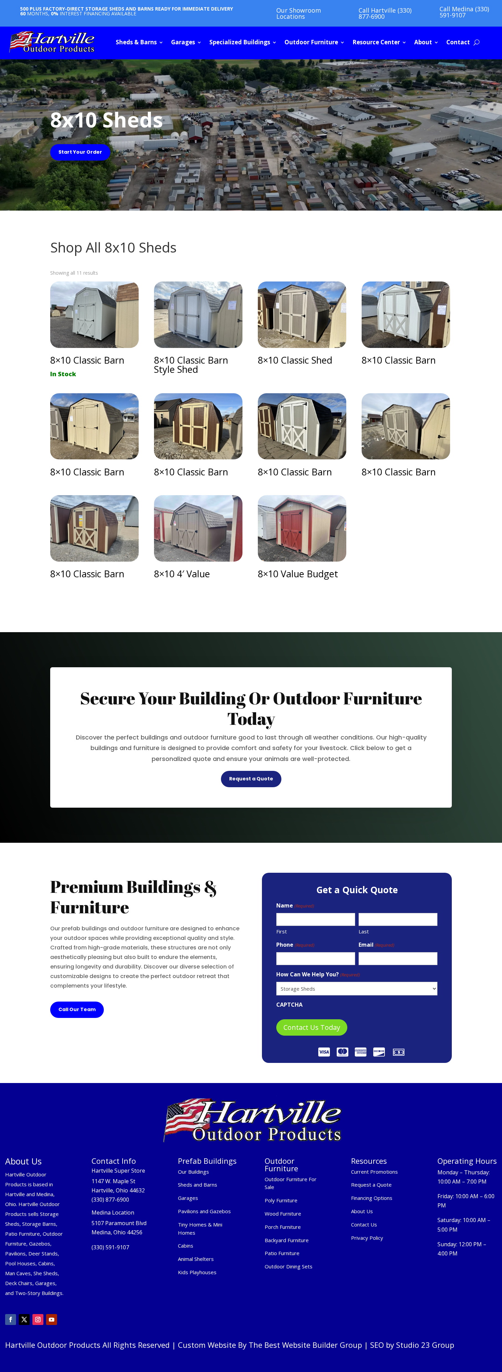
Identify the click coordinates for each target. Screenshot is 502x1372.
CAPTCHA (289, 1004)
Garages (183, 42)
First (281, 931)
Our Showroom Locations (298, 13)
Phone (295, 944)
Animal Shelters (196, 1258)
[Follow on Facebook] (10, 1319)
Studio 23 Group (425, 1345)
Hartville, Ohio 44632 (118, 1190)
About (423, 42)
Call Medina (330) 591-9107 (464, 12)
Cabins (185, 1245)
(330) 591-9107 (110, 1247)
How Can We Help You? (318, 974)
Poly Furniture (281, 1200)
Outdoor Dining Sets (288, 1266)
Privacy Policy (368, 1237)
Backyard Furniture (287, 1240)
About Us (362, 1211)
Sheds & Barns (136, 42)
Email (376, 944)
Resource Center (376, 42)
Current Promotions (374, 1171)
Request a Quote (251, 778)
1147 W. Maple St (113, 1181)
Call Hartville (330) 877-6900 (385, 13)
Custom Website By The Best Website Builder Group (270, 1345)
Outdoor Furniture (311, 42)
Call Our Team (77, 1009)
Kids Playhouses (197, 1272)
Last (364, 931)
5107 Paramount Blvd (119, 1223)
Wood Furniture (283, 1213)
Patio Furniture (282, 1253)
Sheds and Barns (197, 1184)
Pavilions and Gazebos (204, 1211)
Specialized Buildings (239, 42)
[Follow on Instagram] (37, 1319)
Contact (458, 42)
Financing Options (371, 1197)
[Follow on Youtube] (51, 1319)
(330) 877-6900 (110, 1199)
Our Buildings (193, 1171)
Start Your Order (80, 152)
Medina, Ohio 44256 (117, 1232)
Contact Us (364, 1224)
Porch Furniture (283, 1226)
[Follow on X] (24, 1319)
